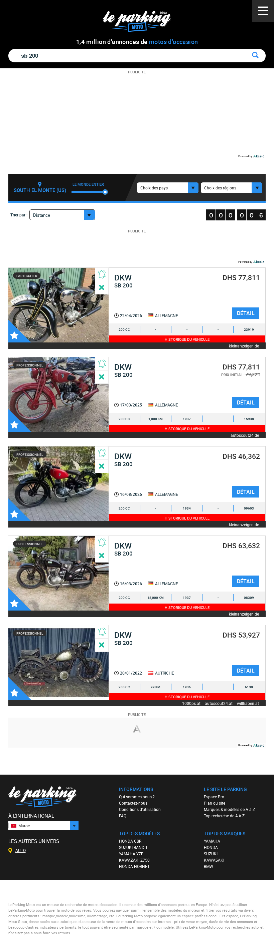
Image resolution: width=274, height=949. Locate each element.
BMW (208, 866)
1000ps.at (191, 703)
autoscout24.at (219, 703)
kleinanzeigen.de (244, 345)
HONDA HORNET (134, 866)
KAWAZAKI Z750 (134, 860)
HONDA (211, 847)
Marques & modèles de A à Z (229, 809)
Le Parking (140, 23)
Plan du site (214, 803)
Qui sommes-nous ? (137, 796)
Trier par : (18, 214)
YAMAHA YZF (131, 853)
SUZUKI (211, 853)
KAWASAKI (214, 860)
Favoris (19, 331)
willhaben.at (248, 703)
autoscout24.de (245, 434)
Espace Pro (214, 796)
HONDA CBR (130, 841)
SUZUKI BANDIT (133, 847)
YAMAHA (212, 841)
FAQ (122, 815)
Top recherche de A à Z (224, 815)
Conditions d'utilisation (140, 809)
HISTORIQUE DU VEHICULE (187, 339)
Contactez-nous (133, 803)
